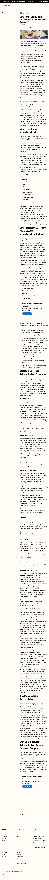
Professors (4, 831)
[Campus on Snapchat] (10, 874)
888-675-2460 (6, 871)
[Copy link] (30, 27)
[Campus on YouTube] (8, 874)
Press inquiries (20, 856)
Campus (6, 5)
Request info (27, 313)
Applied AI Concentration (38, 836)
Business (35, 833)
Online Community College (7, 858)
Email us (19, 854)
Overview (35, 831)
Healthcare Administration (38, 845)
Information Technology (38, 838)
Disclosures (4, 838)
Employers (4, 856)
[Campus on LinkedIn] (3, 874)
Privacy (18, 858)
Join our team (4, 836)
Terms (18, 861)
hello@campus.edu (18, 871)
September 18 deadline (18, 1)
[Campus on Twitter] (12, 874)
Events (18, 836)
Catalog (3, 840)
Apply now (19, 831)
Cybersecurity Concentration (39, 840)
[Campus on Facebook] (5, 874)
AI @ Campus (4, 842)
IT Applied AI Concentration (39, 842)
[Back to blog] (2, 12)
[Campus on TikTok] (14, 874)
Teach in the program (6, 833)
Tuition (18, 833)
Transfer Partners (5, 861)
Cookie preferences (21, 863)
